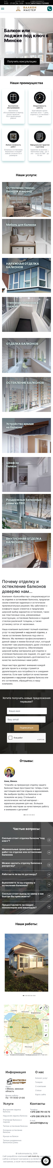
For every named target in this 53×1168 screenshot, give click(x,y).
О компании (40, 1086)
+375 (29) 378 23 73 (40, 1116)
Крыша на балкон (10, 1136)
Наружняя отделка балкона (15, 1116)
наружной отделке (35, 632)
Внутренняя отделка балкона (12, 1111)
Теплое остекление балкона (15, 1126)
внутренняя (8, 677)
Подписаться (26, 727)
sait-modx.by (33, 1156)
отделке (9, 599)
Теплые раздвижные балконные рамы (12, 1141)
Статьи (38, 1090)
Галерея (38, 1082)
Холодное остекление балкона (12, 1131)
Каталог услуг (41, 1078)
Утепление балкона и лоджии (12, 1121)
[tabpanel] (26, 790)
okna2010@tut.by (39, 1123)
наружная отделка (25, 677)
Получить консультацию (22, 61)
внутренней (17, 632)
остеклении (22, 599)
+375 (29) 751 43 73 (40, 1112)
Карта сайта (40, 1094)
